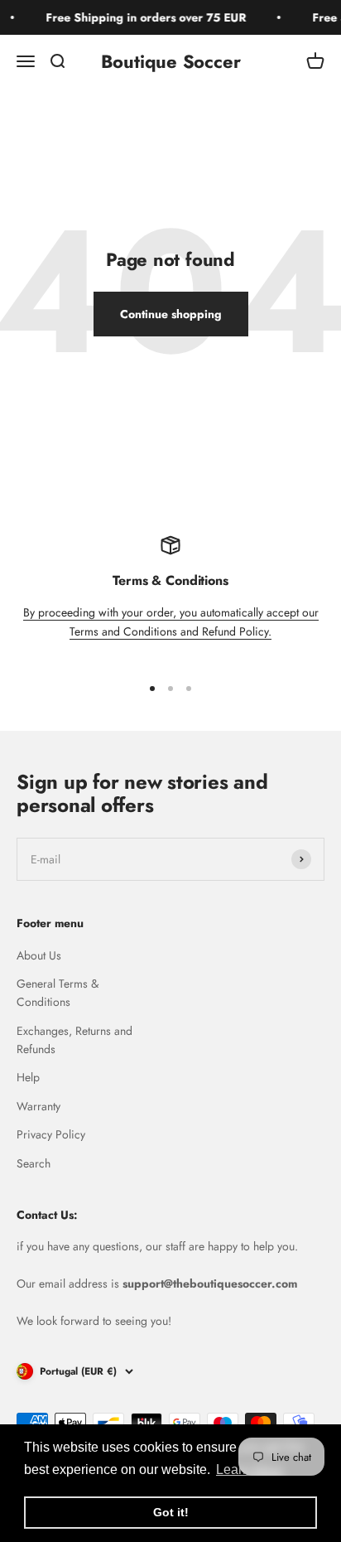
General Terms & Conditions (57, 992)
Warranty (38, 1106)
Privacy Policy (51, 1134)
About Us (39, 955)
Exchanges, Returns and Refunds (74, 1039)
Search (33, 1163)
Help (28, 1077)
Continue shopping (171, 314)
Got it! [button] (171, 1512)
